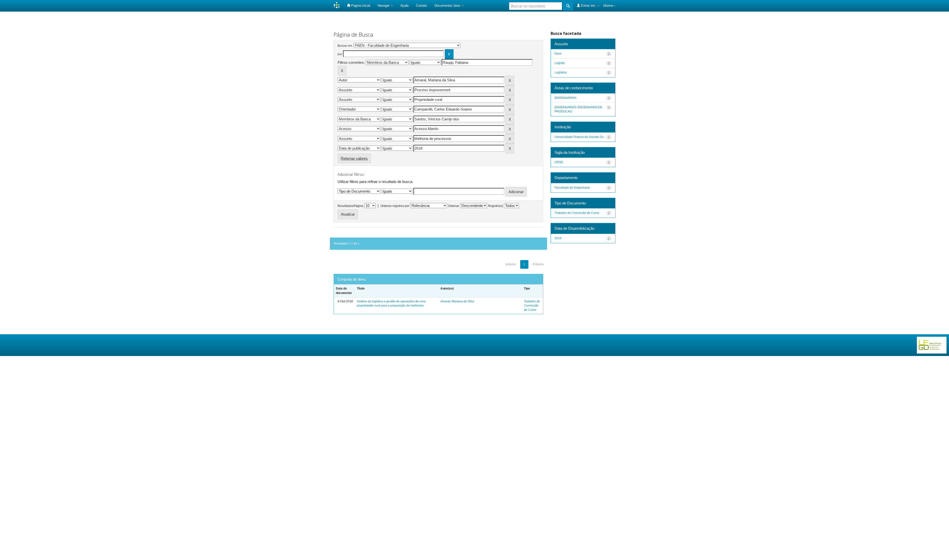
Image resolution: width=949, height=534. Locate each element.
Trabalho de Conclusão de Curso (532, 306)
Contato (421, 5)
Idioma (608, 5)
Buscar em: (345, 45)
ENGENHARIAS (565, 98)
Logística (561, 72)
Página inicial (360, 5)
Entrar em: (588, 5)
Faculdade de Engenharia (572, 187)
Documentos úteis (447, 5)
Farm (558, 53)
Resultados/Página (350, 206)
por (340, 54)
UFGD (559, 162)
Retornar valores (354, 158)
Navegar (384, 5)
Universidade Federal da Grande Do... (580, 137)
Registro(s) (495, 206)
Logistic (560, 63)
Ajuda (404, 5)
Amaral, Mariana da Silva (457, 301)
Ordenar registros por (395, 206)
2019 (558, 238)
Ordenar (453, 206)
